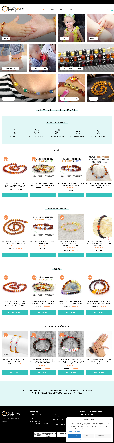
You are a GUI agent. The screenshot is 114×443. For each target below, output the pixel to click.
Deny (88, 436)
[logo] (13, 9)
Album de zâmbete (59, 422)
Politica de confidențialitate (94, 440)
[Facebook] (85, 414)
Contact (72, 9)
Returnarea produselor (39, 423)
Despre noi (57, 414)
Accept (74, 436)
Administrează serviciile (75, 431)
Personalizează (43, 195)
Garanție (33, 426)
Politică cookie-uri (81, 440)
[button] (110, 420)
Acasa (34, 9)
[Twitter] (82, 414)
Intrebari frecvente (60, 424)
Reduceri (52, 9)
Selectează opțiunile (15, 195)
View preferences (103, 436)
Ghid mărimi (57, 417)
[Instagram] (92, 414)
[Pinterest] (88, 414)
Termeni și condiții (37, 414)
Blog (62, 9)
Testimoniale (58, 419)
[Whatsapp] (78, 414)
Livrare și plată (36, 421)
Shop (43, 9)
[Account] (107, 10)
